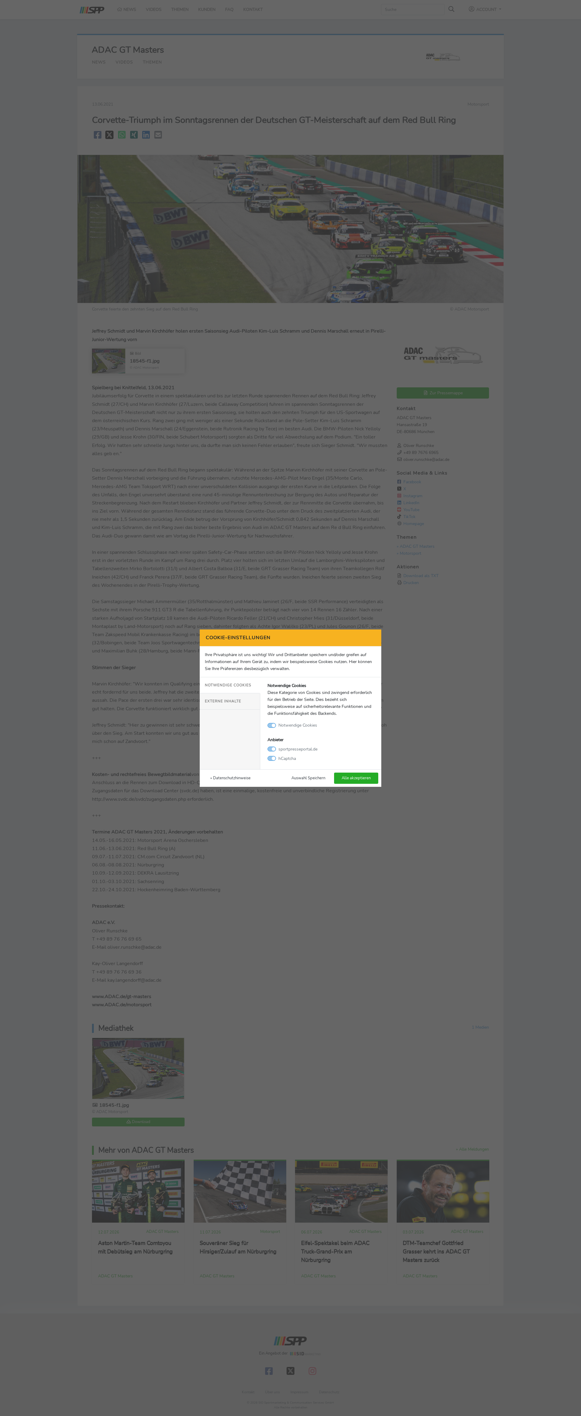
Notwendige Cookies (228, 685)
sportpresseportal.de (297, 749)
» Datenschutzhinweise (230, 777)
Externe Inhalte (223, 701)
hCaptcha (287, 758)
